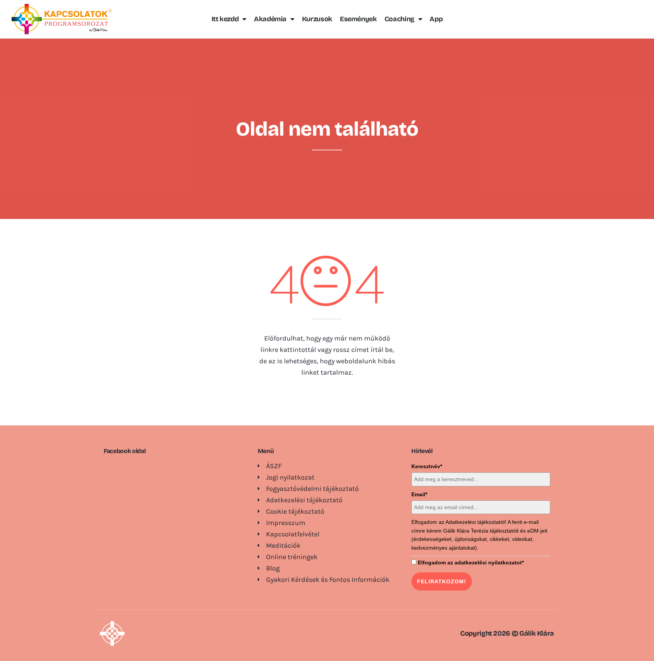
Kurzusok (317, 19)
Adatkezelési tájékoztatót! (475, 522)
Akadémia (270, 19)
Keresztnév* (426, 466)
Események (358, 19)
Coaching (399, 19)
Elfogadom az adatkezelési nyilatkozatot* (471, 562)
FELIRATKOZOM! (441, 581)
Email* (419, 494)
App (436, 19)
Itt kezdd (225, 19)
